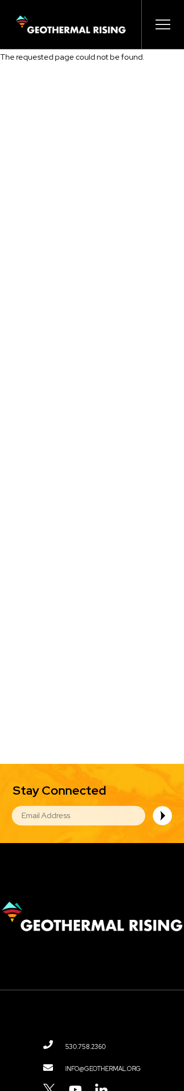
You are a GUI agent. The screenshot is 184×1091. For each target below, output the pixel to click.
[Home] (70, 24)
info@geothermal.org (103, 1069)
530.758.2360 (85, 1047)
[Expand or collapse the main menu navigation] (162, 24)
